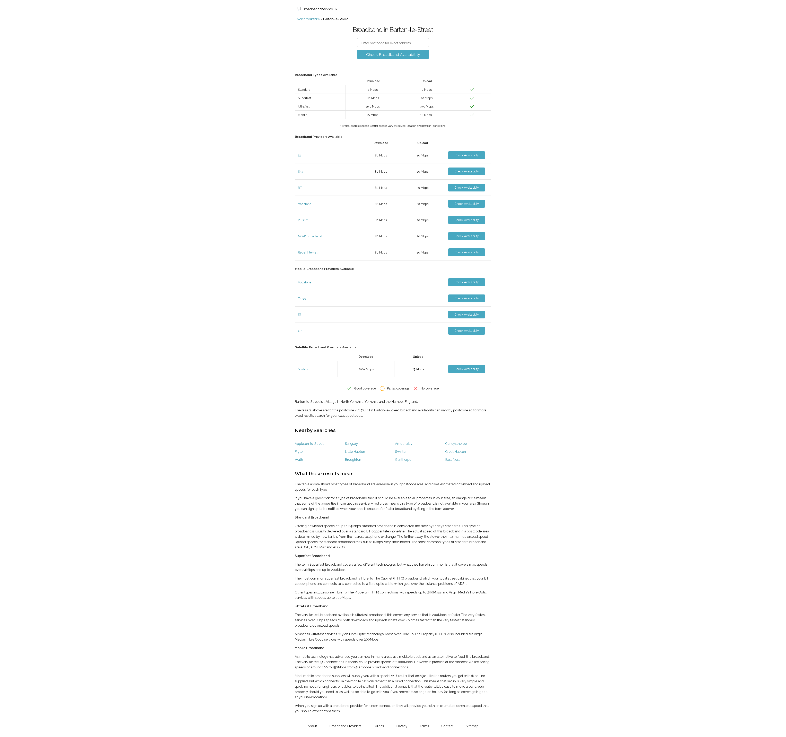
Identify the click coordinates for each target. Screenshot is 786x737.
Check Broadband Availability (393, 54)
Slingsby (351, 444)
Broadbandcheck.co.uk (320, 9)
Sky (300, 171)
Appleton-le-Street (309, 444)
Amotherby (403, 444)
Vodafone (304, 204)
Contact (447, 726)
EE (299, 155)
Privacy (401, 726)
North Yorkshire (308, 19)
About (312, 726)
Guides (379, 726)
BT (300, 187)
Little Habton (355, 452)
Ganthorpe (403, 460)
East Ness (452, 460)
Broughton (353, 460)
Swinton (401, 452)
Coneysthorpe (456, 444)
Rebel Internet (307, 252)
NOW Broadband (310, 236)
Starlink (303, 369)
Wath (299, 460)
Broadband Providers (345, 726)
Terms (424, 726)
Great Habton (455, 452)
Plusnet (303, 220)
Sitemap (472, 726)
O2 (300, 331)
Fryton (300, 452)
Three (302, 298)
